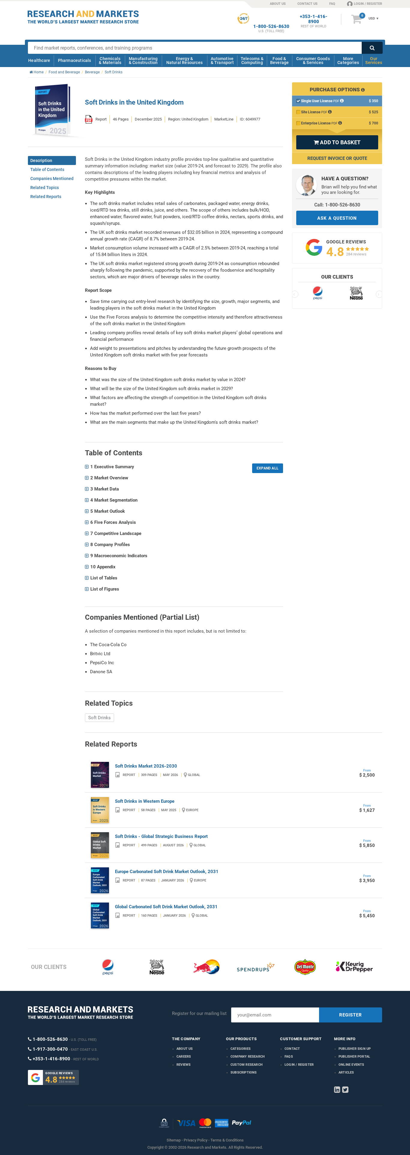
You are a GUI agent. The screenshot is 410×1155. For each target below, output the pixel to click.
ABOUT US (278, 4)
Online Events (351, 1065)
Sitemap (174, 1140)
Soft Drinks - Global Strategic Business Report (161, 836)
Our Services (373, 60)
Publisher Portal (354, 1057)
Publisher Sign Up (355, 1049)
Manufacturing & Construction (143, 60)
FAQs (289, 1057)
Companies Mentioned (52, 178)
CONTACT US (307, 4)
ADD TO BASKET (337, 142)
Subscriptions (244, 1072)
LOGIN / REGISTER (368, 4)
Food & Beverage (279, 60)
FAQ (332, 4)
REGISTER (350, 1015)
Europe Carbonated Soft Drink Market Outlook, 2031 (167, 871)
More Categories (348, 60)
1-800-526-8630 (271, 26)
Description (41, 160)
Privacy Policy (195, 1140)
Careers (183, 1057)
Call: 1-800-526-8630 (337, 205)
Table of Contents (47, 169)
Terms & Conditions (227, 1140)
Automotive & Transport (222, 60)
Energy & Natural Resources (184, 60)
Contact (292, 1049)
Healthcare (39, 60)
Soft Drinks (99, 717)
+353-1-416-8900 (313, 19)
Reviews (183, 1065)
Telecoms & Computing (252, 60)
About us (184, 1049)
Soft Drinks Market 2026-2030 (146, 766)
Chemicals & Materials (110, 60)
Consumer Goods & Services (313, 60)
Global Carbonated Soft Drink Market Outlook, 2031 (166, 906)
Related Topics (44, 187)
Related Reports (45, 196)
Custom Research (247, 1065)
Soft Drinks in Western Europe (144, 801)
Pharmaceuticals (74, 60)
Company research (248, 1057)
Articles (346, 1072)
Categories (241, 1049)
